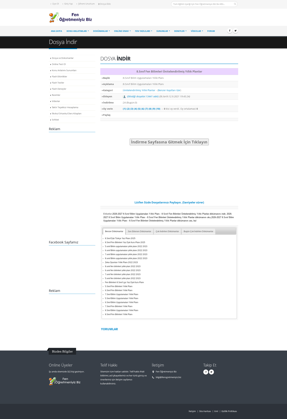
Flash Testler (58, 82)
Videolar (196, 31)
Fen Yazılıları (142, 31)
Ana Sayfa (56, 31)
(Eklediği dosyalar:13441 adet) (143, 96)
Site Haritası (205, 411)
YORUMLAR (109, 329)
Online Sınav (121, 31)
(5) (139, 108)
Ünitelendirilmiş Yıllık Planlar (139, 90)
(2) (128, 108)
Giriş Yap (68, 3)
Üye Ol (55, 3)
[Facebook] (229, 30)
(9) (153, 108)
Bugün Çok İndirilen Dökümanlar (198, 231)
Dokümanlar (100, 31)
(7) (146, 108)
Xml (216, 411)
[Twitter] (235, 30)
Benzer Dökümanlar (114, 231)
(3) (131, 108)
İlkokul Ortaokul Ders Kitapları (66, 113)
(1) (124, 108)
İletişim (192, 411)
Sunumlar (162, 31)
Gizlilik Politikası (229, 411)
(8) (150, 108)
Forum (211, 31)
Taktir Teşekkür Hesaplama (65, 107)
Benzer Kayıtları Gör (169, 90)
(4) (135, 108)
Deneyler (179, 31)
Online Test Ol (59, 64)
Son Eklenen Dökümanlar (139, 231)
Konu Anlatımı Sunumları (64, 70)
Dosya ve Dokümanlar (63, 58)
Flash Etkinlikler (59, 76)
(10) (158, 108)
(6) (142, 108)
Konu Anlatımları (77, 31)
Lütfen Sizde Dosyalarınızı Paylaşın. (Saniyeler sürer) (169, 202)
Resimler (56, 95)
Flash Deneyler (59, 88)
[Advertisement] (177, 17)
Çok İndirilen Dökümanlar (167, 231)
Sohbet (55, 119)
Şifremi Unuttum (86, 3)
